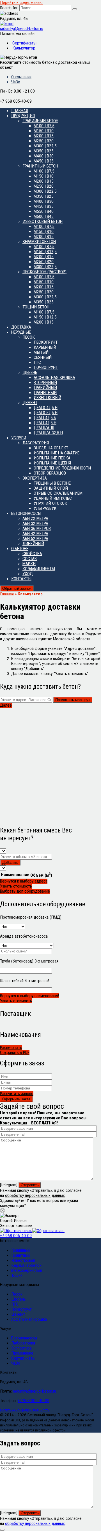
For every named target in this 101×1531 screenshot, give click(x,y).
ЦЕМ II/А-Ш (44, 427)
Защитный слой (51, 488)
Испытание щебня (52, 463)
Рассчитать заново (16, 1093)
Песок (28, 337)
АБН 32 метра (35, 523)
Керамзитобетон (39, 241)
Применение (22, 1353)
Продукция (23, 115)
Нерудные (21, 332)
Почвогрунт (46, 367)
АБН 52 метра (35, 538)
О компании (21, 76)
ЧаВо (15, 81)
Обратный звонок (16, 588)
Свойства (32, 553)
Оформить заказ (16, 1099)
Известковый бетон (42, 221)
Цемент (29, 402)
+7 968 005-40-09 (16, 1235)
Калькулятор (23, 48)
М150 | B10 (44, 130)
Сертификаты (23, 43)
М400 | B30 (44, 156)
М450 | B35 (44, 161)
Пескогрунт (46, 342)
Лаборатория (35, 442)
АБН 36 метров (36, 528)
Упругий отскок (50, 503)
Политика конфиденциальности (25, 1410)
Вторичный (45, 382)
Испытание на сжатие (56, 453)
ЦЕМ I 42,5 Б (45, 417)
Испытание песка (52, 458)
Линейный (33, 543)
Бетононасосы (26, 513)
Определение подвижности (62, 468)
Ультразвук (45, 508)
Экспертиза (34, 478)
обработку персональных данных (35, 1195)
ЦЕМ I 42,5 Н (45, 422)
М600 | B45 (44, 216)
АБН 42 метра (35, 533)
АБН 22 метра (35, 518)
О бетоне (19, 548)
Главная (19, 110)
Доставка (21, 327)
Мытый (41, 352)
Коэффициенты (38, 568)
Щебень (29, 372)
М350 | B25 (44, 151)
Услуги (18, 437)
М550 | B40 (44, 211)
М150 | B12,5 (45, 251)
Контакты (21, 578)
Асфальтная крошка (54, 377)
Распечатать (11, 1047)
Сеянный (43, 357)
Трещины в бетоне (52, 483)
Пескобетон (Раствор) (44, 271)
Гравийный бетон (40, 120)
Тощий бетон (35, 307)
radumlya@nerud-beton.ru (34, 1391)
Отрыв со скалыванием (58, 493)
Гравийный (45, 387)
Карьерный (45, 347)
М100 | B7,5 (44, 125)
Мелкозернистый (26, 1270)
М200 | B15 (44, 135)
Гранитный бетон (40, 166)
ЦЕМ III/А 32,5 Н (48, 432)
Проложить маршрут (72, 700)
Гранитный (45, 392)
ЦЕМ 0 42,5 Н (46, 407)
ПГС (37, 362)
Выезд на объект (51, 447)
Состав (29, 558)
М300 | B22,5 (45, 145)
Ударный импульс (53, 498)
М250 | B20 (44, 140)
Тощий (16, 1275)
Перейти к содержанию (21, 2)
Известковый (47, 397)
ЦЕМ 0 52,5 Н (46, 412)
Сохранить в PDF (14, 1052)
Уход (27, 573)
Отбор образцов (50, 473)
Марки (29, 563)
